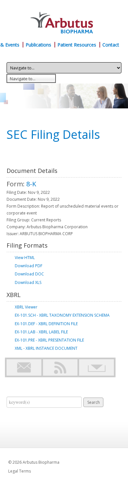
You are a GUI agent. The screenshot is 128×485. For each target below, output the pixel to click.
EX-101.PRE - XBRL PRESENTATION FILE (49, 340)
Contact (110, 44)
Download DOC (29, 274)
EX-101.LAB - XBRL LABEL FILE (41, 332)
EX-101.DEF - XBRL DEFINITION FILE (46, 323)
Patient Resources (76, 44)
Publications (38, 44)
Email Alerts (24, 367)
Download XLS (28, 282)
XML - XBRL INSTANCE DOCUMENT (46, 348)
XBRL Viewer (26, 307)
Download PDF (28, 266)
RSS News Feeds (60, 367)
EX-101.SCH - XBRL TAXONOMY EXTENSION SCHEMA (62, 315)
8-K (31, 183)
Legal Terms (19, 471)
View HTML (25, 257)
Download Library (96, 367)
